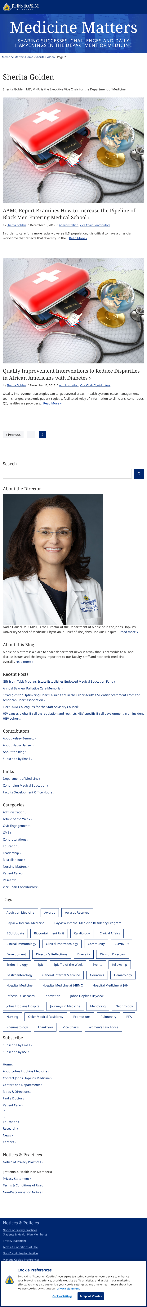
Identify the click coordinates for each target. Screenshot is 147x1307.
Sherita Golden (45, 57)
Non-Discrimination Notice (22, 1192)
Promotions (82, 1017)
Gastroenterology (19, 975)
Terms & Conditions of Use (22, 1185)
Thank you (45, 1027)
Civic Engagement (16, 826)
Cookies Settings (62, 1296)
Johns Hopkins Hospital (23, 1006)
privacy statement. (68, 1288)
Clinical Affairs (110, 933)
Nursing (12, 1017)
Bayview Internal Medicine (25, 923)
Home (7, 1064)
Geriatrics (97, 975)
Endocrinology (17, 964)
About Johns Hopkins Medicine (25, 1071)
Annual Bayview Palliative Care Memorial (32, 688)
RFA (129, 1017)
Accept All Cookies (90, 1296)
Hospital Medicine (20, 985)
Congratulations (14, 839)
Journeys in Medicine (65, 1006)
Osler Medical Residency (45, 1017)
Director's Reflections (51, 954)
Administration (68, 225)
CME (6, 832)
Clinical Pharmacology (62, 944)
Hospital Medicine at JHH (110, 985)
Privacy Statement (16, 1179)
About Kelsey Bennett (18, 738)
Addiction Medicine (20, 912)
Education (10, 846)
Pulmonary (108, 1017)
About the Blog (13, 752)
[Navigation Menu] (140, 7)
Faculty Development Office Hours (27, 792)
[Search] (139, 474)
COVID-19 (122, 944)
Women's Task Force (103, 1027)
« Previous (13, 434)
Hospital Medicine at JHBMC (62, 985)
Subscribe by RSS (15, 1052)
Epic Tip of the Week (68, 964)
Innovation (52, 996)
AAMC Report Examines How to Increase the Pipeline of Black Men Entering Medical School (69, 214)
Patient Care (12, 873)
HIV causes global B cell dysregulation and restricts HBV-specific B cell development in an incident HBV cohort (73, 716)
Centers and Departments (22, 1085)
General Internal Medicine (61, 975)
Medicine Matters (73, 26)
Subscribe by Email (16, 759)
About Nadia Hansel (17, 745)
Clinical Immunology (21, 944)
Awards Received (77, 912)
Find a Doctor (12, 1098)
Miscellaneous (13, 860)
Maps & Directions (16, 1092)
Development (16, 954)
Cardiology (82, 933)
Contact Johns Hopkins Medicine (26, 1078)
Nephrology (124, 1006)
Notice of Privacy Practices (22, 1162)
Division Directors (113, 954)
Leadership (11, 853)
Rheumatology (17, 1027)
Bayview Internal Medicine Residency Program (87, 923)
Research (9, 880)
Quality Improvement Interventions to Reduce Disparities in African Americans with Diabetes (71, 374)
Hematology (123, 975)
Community (96, 944)
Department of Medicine (20, 778)
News (7, 1135)
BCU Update (15, 933)
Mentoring (98, 1006)
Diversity (83, 954)
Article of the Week (16, 819)
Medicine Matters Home (17, 57)
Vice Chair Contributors (95, 225)
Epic (40, 964)
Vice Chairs (71, 1027)
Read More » (78, 238)
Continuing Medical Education (24, 785)
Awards (49, 912)
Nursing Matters (15, 866)
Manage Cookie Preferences (21, 1259)
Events (97, 964)
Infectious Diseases (21, 996)
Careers (8, 1142)
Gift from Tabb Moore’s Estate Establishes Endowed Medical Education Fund (58, 681)
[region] (73, 1283)
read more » (129, 632)
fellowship (119, 964)
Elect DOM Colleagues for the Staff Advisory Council (40, 707)
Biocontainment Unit (49, 933)
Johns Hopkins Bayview (87, 996)
